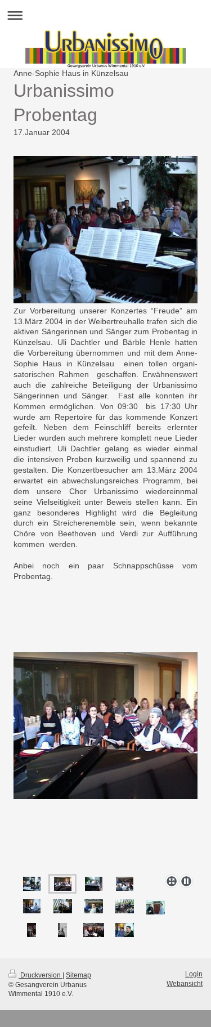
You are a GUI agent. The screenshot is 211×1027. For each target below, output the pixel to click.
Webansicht (185, 984)
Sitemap (78, 975)
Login (194, 974)
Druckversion (40, 975)
